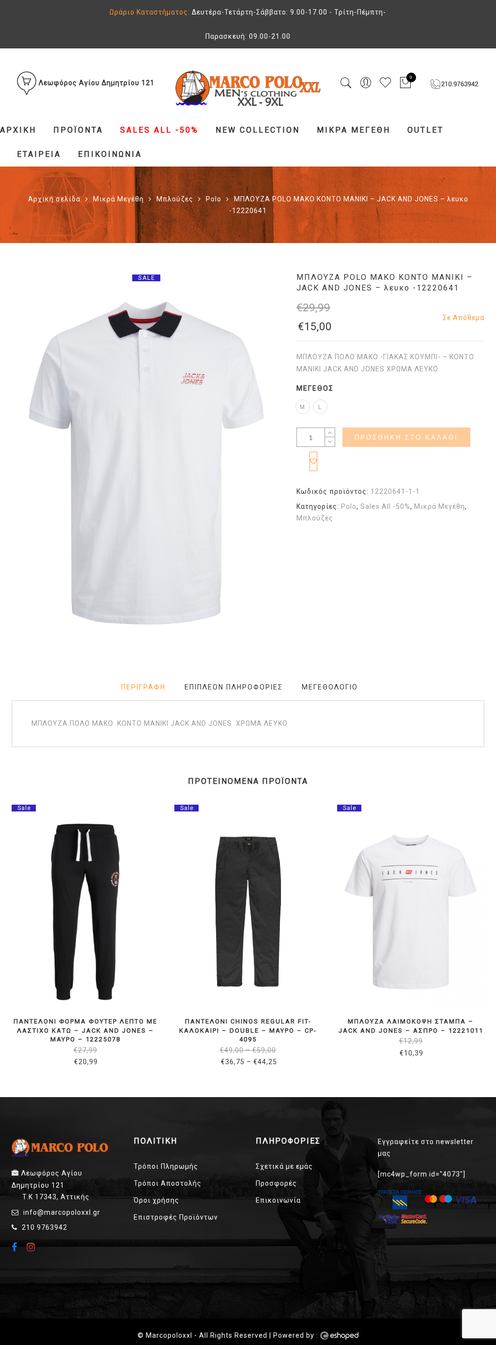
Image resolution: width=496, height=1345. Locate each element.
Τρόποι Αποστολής (168, 1183)
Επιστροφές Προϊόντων (176, 1217)
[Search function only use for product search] (346, 83)
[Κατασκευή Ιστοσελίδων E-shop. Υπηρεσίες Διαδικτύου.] (339, 1335)
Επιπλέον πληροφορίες (234, 687)
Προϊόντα (78, 130)
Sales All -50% (159, 130)
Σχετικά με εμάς (284, 1166)
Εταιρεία (39, 154)
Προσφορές (276, 1183)
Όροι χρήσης (156, 1200)
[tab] (143, 687)
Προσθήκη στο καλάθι (406, 437)
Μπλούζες (174, 199)
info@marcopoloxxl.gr (61, 1212)
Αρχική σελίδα (54, 199)
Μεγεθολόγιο (330, 687)
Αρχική (18, 130)
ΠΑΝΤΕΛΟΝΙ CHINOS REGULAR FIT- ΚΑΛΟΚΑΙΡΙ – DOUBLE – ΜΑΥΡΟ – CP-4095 (248, 1030)
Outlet (425, 130)
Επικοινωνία (110, 154)
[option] (146, 463)
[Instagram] (32, 1247)
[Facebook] (16, 1248)
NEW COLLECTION (258, 130)
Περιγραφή (143, 687)
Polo (213, 199)
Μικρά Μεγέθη (353, 130)
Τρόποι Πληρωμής (166, 1166)
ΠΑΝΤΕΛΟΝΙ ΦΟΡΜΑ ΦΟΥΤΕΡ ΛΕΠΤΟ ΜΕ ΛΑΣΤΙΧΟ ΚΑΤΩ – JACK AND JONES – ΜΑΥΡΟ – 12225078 (85, 1030)
